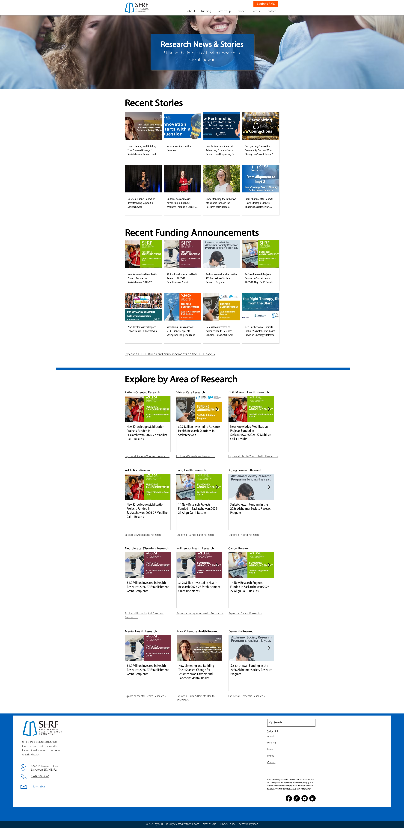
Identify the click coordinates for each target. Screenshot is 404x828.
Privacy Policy (228, 824)
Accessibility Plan (248, 824)
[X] (297, 798)
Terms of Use (209, 824)
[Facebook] (289, 798)
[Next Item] (165, 409)
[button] (191, 11)
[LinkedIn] (312, 798)
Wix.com (194, 824)
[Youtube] (304, 798)
